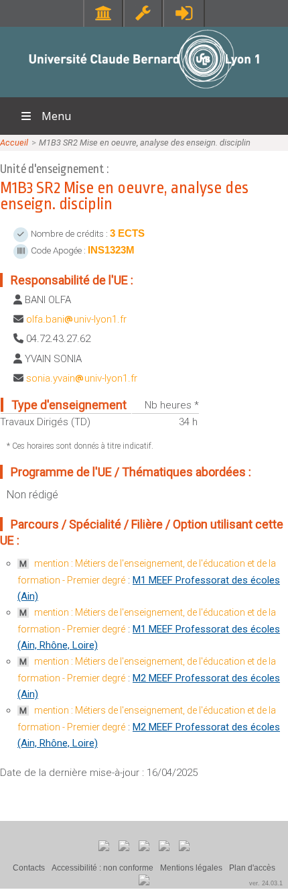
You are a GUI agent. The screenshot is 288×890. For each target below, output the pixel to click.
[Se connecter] (184, 13)
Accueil (14, 142)
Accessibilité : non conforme (102, 868)
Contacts (29, 868)
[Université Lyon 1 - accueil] (144, 90)
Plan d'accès (252, 868)
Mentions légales (191, 868)
